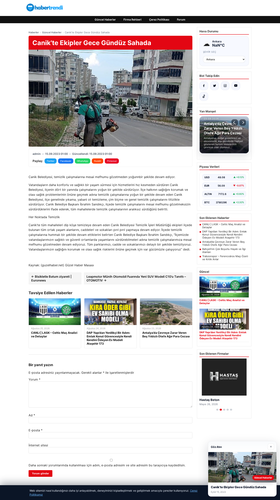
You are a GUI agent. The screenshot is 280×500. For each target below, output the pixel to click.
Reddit (97, 161)
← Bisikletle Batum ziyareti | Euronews (51, 278)
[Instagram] (225, 85)
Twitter (50, 161)
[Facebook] (203, 85)
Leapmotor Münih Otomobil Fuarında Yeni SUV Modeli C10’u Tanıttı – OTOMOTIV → (136, 278)
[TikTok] (203, 96)
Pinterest (112, 161)
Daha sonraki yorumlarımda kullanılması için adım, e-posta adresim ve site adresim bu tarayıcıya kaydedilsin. (107, 465)
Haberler (34, 32)
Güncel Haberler (105, 19)
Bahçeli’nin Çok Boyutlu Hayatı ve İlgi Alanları (224, 250)
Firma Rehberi (132, 19)
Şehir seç (210, 51)
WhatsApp (82, 161)
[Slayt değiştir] (217, 410)
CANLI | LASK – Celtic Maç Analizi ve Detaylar (223, 226)
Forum (181, 19)
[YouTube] (235, 85)
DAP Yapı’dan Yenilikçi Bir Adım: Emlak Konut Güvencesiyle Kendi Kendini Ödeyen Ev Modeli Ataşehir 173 (224, 234)
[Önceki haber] (234, 122)
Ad (32, 415)
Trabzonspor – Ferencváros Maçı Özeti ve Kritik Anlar (225, 258)
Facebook (65, 161)
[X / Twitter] (214, 85)
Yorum (34, 379)
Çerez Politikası (159, 19)
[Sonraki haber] (242, 122)
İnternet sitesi (38, 445)
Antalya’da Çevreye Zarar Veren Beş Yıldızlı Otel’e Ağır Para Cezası (223, 243)
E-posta (35, 430)
